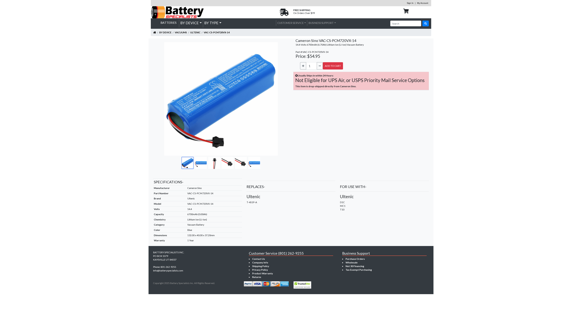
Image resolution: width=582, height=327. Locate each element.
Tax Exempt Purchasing (359, 269)
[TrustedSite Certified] (302, 285)
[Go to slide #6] (254, 163)
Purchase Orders (355, 258)
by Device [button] (189, 23)
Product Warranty (262, 273)
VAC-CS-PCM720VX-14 (217, 32)
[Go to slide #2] (201, 163)
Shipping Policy (260, 266)
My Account (422, 3)
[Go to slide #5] (241, 163)
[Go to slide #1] (188, 163)
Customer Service (290, 23)
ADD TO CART (333, 65)
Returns (256, 277)
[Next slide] (281, 99)
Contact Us (258, 258)
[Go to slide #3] (214, 163)
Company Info (260, 262)
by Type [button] (211, 23)
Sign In (410, 3)
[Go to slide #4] (228, 163)
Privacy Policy (260, 269)
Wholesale (352, 262)
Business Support (321, 23)
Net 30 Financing (355, 266)
